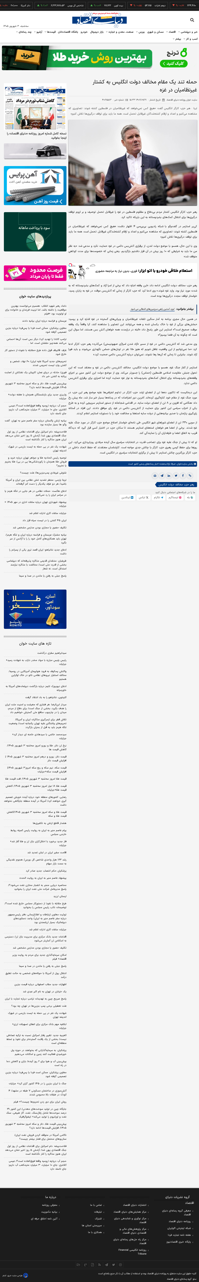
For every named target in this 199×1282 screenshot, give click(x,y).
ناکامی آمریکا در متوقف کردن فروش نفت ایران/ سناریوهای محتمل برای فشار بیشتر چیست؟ (40, 1137)
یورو (180, 5)
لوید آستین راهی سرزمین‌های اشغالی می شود (152, 309)
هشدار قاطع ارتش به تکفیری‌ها (49, 823)
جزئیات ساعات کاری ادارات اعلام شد (47, 513)
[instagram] (120, 1265)
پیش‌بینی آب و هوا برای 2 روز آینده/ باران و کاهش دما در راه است (36, 1063)
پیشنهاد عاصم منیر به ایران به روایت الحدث (42, 878)
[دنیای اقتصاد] (99, 20)
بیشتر (177, 39)
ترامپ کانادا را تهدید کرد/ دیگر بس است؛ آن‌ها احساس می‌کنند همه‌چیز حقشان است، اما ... (36, 341)
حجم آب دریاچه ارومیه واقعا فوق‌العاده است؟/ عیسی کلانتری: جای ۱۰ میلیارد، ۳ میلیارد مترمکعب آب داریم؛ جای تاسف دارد (37, 410)
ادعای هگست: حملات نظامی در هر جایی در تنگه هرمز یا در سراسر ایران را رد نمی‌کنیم (35, 493)
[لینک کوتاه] (190, 476)
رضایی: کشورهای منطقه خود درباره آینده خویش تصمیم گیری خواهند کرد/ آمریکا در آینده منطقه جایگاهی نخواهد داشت (35, 801)
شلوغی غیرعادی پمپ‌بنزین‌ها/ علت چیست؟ (43, 473)
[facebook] (183, 476)
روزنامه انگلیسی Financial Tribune (132, 1252)
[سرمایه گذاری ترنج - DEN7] (99, 58)
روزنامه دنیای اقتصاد (180, 1221)
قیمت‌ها (51, 32)
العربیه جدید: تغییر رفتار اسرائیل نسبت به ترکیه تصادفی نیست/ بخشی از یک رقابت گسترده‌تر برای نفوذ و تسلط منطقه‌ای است (36, 1039)
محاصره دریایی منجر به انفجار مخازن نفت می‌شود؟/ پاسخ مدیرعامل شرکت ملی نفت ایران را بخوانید (37, 887)
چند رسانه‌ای (25, 32)
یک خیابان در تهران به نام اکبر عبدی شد (44, 992)
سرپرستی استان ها (92, 1226)
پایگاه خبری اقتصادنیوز (178, 1242)
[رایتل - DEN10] (35, 273)
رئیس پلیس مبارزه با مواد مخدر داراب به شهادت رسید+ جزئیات (36, 662)
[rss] (99, 1265)
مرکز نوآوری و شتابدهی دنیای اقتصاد (130, 1220)
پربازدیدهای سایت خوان (35, 296)
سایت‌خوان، (181, 464)
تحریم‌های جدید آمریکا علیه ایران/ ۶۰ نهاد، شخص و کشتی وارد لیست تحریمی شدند (38, 363)
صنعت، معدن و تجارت (120, 32)
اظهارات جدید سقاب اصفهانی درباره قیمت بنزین (40, 984)
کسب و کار (191, 39)
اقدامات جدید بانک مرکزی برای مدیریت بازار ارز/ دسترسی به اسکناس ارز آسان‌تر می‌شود (35, 939)
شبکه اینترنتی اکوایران (179, 1228)
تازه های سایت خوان (35, 644)
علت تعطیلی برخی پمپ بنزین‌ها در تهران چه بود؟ (38, 1006)
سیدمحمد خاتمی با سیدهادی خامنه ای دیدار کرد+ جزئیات (39, 736)
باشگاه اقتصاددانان (68, 32)
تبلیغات (98, 1212)
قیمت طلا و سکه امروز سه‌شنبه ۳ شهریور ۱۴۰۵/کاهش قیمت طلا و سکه (36, 814)
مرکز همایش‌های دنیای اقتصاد (129, 1212)
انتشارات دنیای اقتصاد (134, 1205)
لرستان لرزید (59, 896)
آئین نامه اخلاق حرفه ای (44, 1219)
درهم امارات (139, 5)
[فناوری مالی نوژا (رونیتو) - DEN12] (35, 609)
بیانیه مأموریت (49, 1212)
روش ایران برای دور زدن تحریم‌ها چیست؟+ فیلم (40, 1102)
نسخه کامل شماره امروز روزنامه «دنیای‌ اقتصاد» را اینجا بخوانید (36, 136)
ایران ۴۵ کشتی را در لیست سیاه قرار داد (44, 520)
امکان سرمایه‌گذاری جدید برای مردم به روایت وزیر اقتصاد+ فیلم (39, 957)
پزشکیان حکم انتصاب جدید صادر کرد (46, 871)
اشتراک (98, 1219)
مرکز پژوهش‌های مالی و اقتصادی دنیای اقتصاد (133, 1231)
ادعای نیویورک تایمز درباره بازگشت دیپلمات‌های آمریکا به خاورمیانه (36, 688)
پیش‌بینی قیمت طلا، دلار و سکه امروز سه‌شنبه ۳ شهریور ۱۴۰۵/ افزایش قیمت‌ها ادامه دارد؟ (35, 385)
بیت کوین (98, 5)
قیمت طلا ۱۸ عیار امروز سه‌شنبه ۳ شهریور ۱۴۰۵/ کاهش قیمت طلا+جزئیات (36, 788)
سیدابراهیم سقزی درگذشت (51, 653)
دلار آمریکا (5, 5)
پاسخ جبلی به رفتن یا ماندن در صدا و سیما (42, 576)
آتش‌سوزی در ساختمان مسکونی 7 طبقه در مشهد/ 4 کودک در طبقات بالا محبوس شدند (37, 1093)
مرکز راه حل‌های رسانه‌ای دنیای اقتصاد (129, 1241)
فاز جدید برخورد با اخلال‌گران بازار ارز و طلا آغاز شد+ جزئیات (38, 843)
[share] (92, 1265)
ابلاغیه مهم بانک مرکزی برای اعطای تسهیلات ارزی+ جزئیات (39, 1026)
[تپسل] (70, 265)
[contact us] (85, 1265)
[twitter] (176, 476)
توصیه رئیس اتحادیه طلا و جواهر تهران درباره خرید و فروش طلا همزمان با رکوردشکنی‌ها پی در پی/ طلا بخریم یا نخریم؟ (35, 462)
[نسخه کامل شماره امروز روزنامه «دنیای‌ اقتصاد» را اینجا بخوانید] (35, 106)
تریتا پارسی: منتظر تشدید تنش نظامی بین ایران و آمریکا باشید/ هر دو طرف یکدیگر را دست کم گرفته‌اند (36, 482)
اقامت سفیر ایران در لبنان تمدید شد (46, 853)
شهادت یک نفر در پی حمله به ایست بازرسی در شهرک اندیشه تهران (37, 449)
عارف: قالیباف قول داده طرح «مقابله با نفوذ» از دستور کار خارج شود (35, 352)
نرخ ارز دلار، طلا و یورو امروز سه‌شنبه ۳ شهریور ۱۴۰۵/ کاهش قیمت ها (36, 748)
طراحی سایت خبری (14, 1275)
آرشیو (39, 32)
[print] (155, 476)
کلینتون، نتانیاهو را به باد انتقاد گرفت (45, 697)
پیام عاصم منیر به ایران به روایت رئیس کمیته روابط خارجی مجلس (38, 832)
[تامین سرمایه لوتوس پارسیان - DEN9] (35, 231)
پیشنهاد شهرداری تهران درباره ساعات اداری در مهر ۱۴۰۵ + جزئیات (35, 504)
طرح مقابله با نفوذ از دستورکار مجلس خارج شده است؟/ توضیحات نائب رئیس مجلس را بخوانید (35, 905)
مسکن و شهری (155, 32)
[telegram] (162, 476)
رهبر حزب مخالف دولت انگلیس (176, 485)
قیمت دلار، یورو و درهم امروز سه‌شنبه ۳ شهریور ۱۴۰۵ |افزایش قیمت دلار (35, 759)
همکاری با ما (95, 1232)
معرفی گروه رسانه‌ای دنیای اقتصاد (176, 1213)
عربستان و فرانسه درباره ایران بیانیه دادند (44, 321)
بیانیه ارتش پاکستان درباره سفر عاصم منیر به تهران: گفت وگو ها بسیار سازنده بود (35, 423)
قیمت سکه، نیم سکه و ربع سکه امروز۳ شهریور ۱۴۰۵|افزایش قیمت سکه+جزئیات (36, 770)
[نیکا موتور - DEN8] (35, 151)
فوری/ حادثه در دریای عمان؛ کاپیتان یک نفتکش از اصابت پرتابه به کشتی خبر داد (35, 374)
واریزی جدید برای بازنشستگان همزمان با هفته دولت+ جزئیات (37, 397)
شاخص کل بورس (55, 5)
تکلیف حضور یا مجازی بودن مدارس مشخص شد (39, 528)
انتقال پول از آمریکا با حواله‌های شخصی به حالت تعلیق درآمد (35, 975)
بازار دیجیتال (97, 32)
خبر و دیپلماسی (189, 32)
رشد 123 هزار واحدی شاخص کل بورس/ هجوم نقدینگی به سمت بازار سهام (36, 862)
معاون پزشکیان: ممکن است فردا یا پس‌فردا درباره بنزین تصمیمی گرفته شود (35, 330)
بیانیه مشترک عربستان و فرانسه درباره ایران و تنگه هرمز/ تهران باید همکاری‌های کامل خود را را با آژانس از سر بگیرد (36, 539)
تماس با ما (96, 1205)
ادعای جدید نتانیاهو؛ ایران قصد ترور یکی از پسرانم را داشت (37, 552)
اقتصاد (172, 32)
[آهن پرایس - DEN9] (35, 185)
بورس (141, 32)
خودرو (84, 32)
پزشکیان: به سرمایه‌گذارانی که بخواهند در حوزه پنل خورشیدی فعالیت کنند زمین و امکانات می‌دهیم (38, 1052)
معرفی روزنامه (49, 1205)
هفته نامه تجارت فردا (179, 1235)
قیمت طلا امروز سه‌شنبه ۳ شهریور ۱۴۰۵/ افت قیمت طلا (35, 779)
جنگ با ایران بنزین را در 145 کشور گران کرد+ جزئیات (37, 1084)
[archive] (78, 1265)
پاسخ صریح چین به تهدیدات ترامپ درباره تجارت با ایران (35, 999)
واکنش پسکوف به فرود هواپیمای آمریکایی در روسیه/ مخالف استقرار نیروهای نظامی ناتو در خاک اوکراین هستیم (37, 675)
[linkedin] (169, 476)
